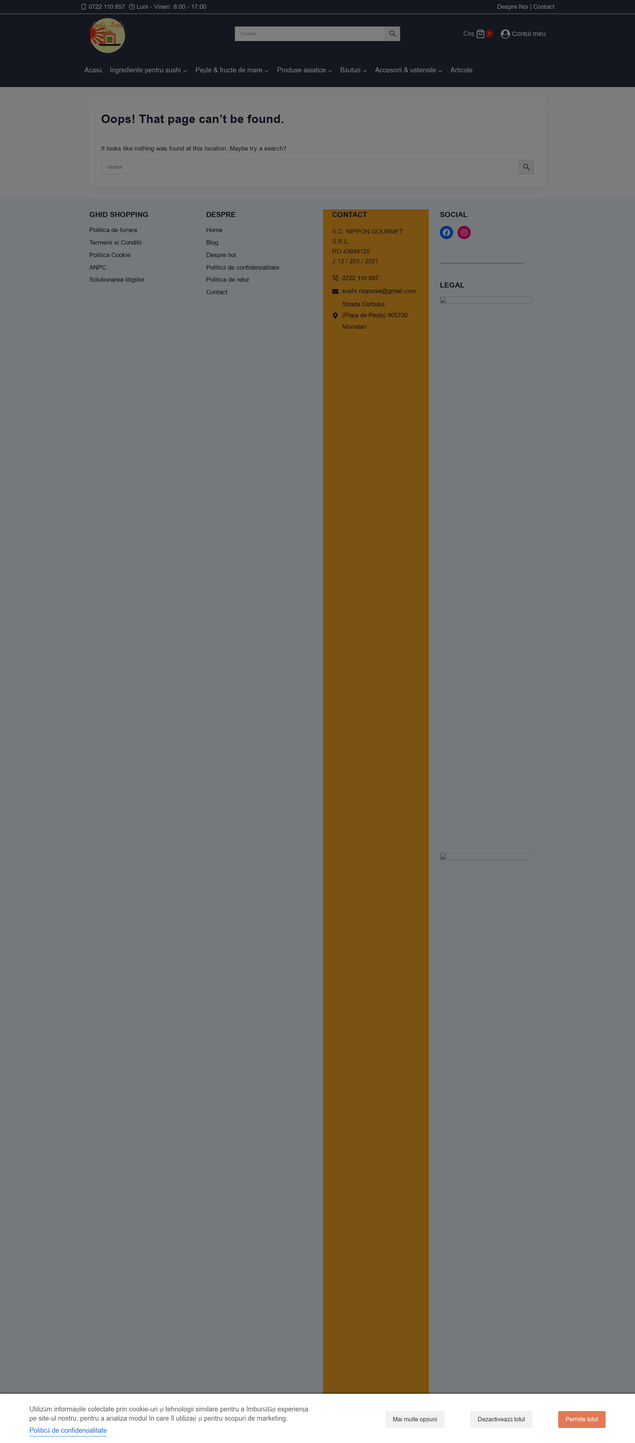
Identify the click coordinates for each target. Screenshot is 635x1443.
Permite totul (582, 1419)
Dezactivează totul (501, 1419)
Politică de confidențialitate (68, 1430)
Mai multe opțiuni (415, 1419)
